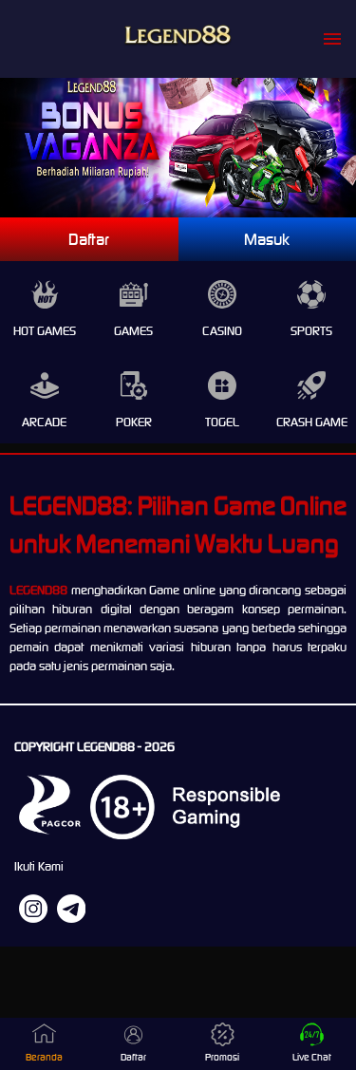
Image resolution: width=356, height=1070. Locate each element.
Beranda (44, 1057)
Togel (222, 422)
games (133, 331)
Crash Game (311, 422)
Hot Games (44, 331)
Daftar (88, 239)
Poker (134, 422)
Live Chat (311, 1057)
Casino (222, 331)
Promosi (222, 1057)
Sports (311, 331)
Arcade (44, 422)
